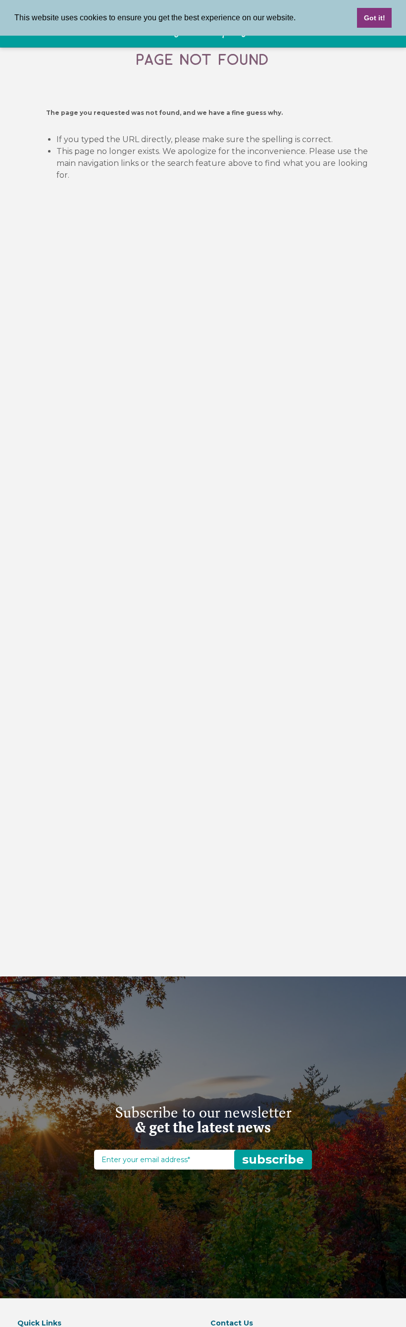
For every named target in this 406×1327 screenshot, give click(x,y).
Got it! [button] (374, 18)
